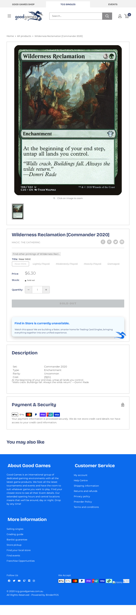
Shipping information (86, 485)
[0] (127, 16)
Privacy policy (82, 496)
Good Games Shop (23, 4)
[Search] (107, 16)
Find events (13, 555)
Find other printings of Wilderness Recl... (36, 254)
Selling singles (15, 528)
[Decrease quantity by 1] (28, 289)
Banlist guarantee (17, 539)
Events (112, 4)
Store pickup (14, 544)
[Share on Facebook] (103, 242)
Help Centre (81, 480)
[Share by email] (122, 242)
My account (80, 475)
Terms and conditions (86, 507)
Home (10, 36)
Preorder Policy (83, 501)
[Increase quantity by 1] (46, 289)
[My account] (120, 16)
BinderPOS (52, 594)
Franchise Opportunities (21, 560)
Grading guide (15, 534)
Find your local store (19, 550)
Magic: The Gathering (26, 242)
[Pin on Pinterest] (109, 242)
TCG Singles (68, 4)
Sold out (68, 303)
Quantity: (17, 289)
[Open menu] (9, 15)
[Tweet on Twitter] (115, 242)
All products (24, 36)
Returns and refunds (85, 491)
